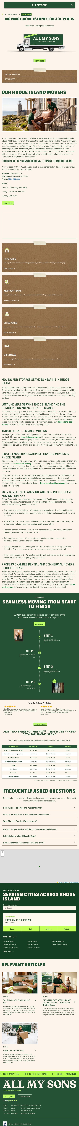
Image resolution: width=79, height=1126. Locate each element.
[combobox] (41, 908)
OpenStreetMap (74, 882)
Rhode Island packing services (52, 482)
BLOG (13, 1107)
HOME (5, 1104)
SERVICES (6, 1110)
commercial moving (22, 463)
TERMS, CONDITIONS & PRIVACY (30, 1107)
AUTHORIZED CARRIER (27, 1113)
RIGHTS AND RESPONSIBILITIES (30, 1104)
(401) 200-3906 (14, 179)
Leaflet (60, 882)
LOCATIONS (6, 1113)
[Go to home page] (3, 15)
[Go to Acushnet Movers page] (39, 866)
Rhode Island (12, 14)
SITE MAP (14, 1113)
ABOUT (5, 1107)
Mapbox (66, 882)
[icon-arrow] (35, 1001)
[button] (39, 74)
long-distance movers (30, 436)
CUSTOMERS (15, 1104)
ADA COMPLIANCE (26, 1110)
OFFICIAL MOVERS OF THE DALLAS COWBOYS (20, 1123)
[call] (72, 5)
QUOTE (13, 1110)
